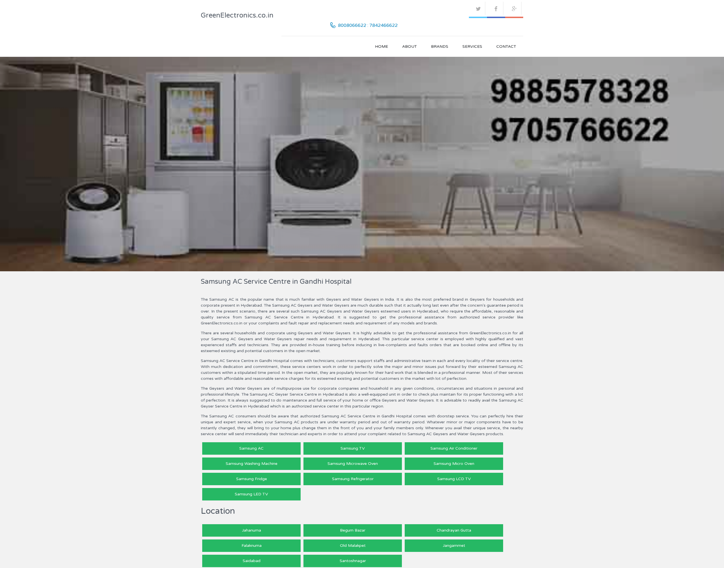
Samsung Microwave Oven (352, 463)
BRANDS (439, 46)
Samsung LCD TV (454, 478)
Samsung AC (251, 448)
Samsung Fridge (251, 478)
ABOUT (409, 46)
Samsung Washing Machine (251, 463)
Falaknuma (252, 545)
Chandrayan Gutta (454, 530)
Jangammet (454, 545)
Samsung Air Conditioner (453, 448)
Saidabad (251, 560)
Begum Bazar (352, 530)
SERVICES (472, 46)
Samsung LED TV (251, 494)
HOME (381, 46)
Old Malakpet (353, 545)
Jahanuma (251, 530)
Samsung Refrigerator (353, 478)
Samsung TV (353, 448)
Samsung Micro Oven (454, 463)
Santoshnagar (353, 560)
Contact (506, 46)
